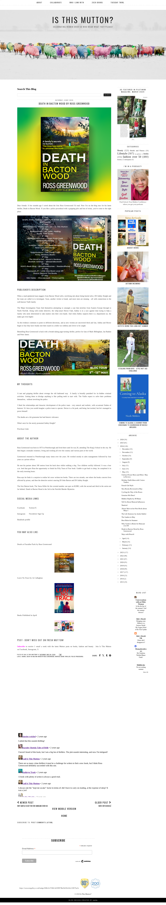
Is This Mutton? (83, 19)
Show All (145, 672)
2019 (122, 566)
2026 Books (97, 2)
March (124, 542)
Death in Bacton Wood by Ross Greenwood (40, 656)
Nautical (124, 505)
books (24, 656)
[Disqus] (64, 697)
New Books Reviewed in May (132, 489)
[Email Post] (59, 654)
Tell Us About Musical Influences (133, 502)
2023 (122, 552)
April (124, 538)
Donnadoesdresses (141, 650)
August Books (133, 248)
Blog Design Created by (83, 900)
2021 (122, 559)
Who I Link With (77, 2)
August (124, 462)
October (125, 456)
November (125, 452)
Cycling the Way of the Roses (132, 492)
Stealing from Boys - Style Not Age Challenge (132, 369)
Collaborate (56, 2)
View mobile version (64, 808)
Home (64, 815)
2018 (122, 569)
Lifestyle (122, 153)
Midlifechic (141, 665)
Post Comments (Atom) (42, 822)
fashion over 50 (132, 156)
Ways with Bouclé (128, 534)
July (123, 465)
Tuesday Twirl (117, 2)
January (125, 548)
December (125, 449)
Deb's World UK (141, 637)
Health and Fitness (137, 151)
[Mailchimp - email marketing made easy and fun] (83, 862)
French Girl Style (127, 485)
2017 (122, 572)
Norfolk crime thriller (62, 656)
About (39, 2)
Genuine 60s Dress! (128, 495)
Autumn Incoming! (133, 283)
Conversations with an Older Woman (141, 602)
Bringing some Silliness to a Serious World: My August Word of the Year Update (141, 625)
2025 (122, 443)
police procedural (77, 656)
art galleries (138, 154)
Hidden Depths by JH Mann (131, 499)
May (123, 472)
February (125, 545)
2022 (122, 556)
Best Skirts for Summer (129, 520)
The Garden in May (128, 517)
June (123, 469)
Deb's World (141, 619)
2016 (122, 575)
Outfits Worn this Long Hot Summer (133, 326)
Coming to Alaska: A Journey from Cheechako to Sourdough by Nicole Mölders (132, 425)
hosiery (119, 159)
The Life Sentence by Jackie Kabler (134, 514)
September (126, 459)
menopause (128, 159)
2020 (122, 562)
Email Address (28, 848)
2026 (122, 439)
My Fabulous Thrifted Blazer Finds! (141, 655)
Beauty (120, 150)
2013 (122, 582)
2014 (122, 579)
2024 (122, 446)
